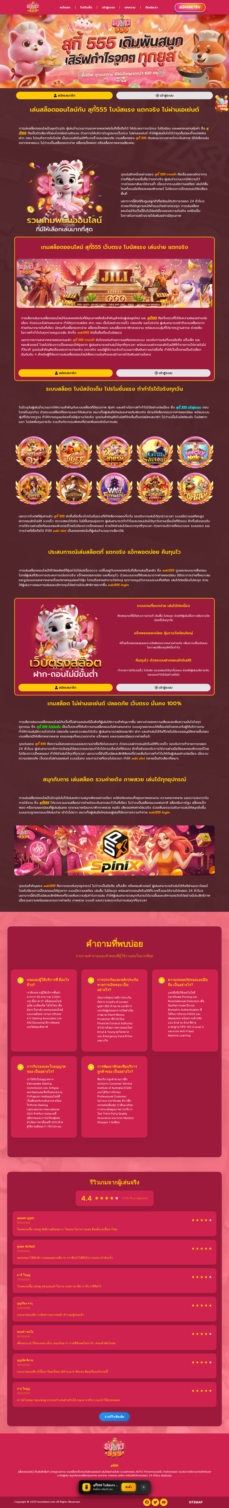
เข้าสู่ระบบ (108, 7)
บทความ (130, 7)
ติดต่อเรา (151, 7)
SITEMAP (196, 1502)
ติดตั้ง (128, 1487)
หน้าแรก (65, 7)
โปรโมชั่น (86, 7)
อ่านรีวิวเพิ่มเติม (114, 1416)
